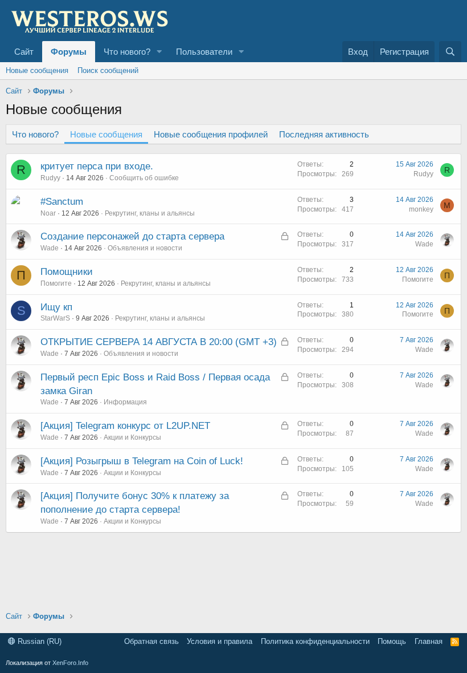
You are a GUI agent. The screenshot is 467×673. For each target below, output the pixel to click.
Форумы (69, 51)
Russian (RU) (38, 641)
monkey (421, 209)
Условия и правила (219, 641)
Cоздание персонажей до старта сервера (132, 236)
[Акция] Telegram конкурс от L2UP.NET (125, 425)
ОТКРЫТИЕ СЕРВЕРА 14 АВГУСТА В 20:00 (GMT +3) (158, 341)
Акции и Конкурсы (132, 437)
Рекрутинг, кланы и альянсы (150, 213)
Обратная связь (151, 641)
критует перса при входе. (96, 166)
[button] (159, 51)
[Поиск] (450, 51)
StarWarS (55, 318)
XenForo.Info (70, 662)
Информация (125, 402)
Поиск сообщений (107, 70)
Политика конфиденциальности (315, 641)
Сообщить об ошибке (144, 178)
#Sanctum (61, 201)
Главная (429, 641)
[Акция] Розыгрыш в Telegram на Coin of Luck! (141, 461)
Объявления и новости (145, 248)
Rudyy (50, 178)
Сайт (24, 51)
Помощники (66, 271)
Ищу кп (56, 307)
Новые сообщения (37, 70)
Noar (48, 213)
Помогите (56, 283)
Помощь (392, 641)
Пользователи (204, 51)
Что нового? (127, 51)
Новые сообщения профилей (211, 134)
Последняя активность (324, 134)
